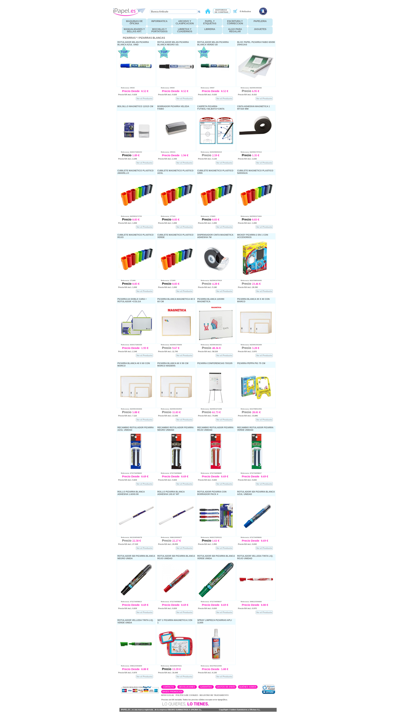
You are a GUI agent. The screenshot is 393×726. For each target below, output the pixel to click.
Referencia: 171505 (166, 280)
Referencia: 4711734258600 (130, 473)
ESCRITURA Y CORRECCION (235, 22)
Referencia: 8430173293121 (210, 537)
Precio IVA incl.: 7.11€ (127, 416)
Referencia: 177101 (166, 216)
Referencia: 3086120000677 (170, 537)
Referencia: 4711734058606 (250, 537)
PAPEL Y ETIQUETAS (209, 22)
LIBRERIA (209, 29)
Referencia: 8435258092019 (210, 152)
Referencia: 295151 (166, 152)
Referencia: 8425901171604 (250, 216)
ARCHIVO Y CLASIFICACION (185, 22)
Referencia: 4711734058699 (210, 473)
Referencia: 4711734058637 (210, 601)
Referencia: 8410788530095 (250, 280)
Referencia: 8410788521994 (250, 409)
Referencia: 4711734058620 (170, 601)
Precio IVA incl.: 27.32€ (128, 544)
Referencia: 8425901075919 (210, 280)
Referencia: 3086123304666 (250, 601)
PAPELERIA (260, 21)
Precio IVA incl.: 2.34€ (127, 351)
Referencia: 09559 (166, 88)
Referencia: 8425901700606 (170, 345)
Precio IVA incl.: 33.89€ (248, 416)
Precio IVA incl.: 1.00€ (127, 223)
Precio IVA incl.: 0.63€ (127, 95)
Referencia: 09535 (126, 88)
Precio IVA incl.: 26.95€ (168, 544)
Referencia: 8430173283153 (130, 152)
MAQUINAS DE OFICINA (134, 22)
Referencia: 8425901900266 (250, 88)
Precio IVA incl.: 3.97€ (247, 351)
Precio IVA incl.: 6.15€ (207, 673)
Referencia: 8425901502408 (250, 345)
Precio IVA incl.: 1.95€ (207, 544)
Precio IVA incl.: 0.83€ (127, 480)
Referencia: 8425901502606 (130, 409)
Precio (127, 155)
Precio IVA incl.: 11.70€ (168, 351)
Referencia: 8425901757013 (250, 152)
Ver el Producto (144, 98)
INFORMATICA (159, 21)
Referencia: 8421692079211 (170, 666)
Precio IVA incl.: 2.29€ (127, 159)
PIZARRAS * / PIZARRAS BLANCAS (144, 38)
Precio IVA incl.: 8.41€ (247, 95)
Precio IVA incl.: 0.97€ (247, 608)
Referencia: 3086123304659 (130, 666)
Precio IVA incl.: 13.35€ (168, 416)
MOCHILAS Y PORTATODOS (159, 30)
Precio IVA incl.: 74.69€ (208, 416)
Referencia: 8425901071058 (210, 409)
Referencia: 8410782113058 (210, 666)
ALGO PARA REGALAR (235, 30)
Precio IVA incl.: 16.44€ (168, 673)
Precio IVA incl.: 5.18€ (207, 287)
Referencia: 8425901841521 (210, 345)
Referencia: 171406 (127, 280)
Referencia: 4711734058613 (130, 601)
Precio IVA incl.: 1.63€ (247, 159)
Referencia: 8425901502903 (170, 409)
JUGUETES (260, 29)
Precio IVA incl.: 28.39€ (248, 287)
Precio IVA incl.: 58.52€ (208, 351)
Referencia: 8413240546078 (130, 537)
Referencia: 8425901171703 (130, 216)
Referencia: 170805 (206, 216)
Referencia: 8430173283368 (130, 345)
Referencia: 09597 (206, 88)
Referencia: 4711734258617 (250, 473)
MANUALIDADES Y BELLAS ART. (134, 30)
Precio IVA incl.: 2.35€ (167, 159)
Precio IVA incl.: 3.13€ (207, 159)
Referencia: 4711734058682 (170, 473)
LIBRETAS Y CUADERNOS (184, 30)
